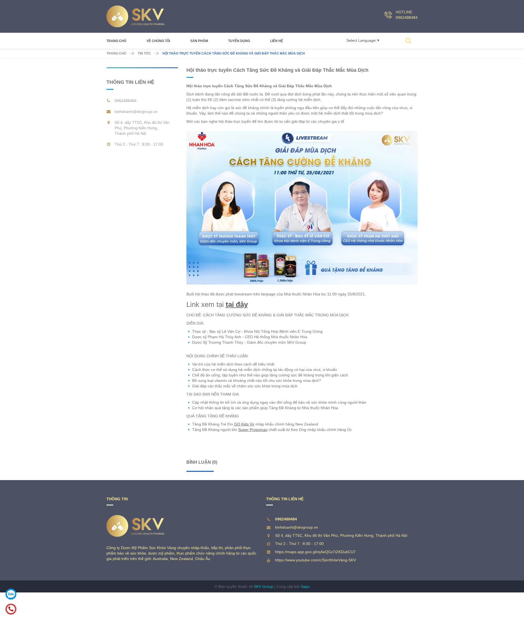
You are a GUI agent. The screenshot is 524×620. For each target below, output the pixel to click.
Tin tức (144, 53)
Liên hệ (276, 41)
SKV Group (263, 586)
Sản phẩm (199, 41)
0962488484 (407, 17)
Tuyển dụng (239, 41)
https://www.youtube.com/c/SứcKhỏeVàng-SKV (315, 560)
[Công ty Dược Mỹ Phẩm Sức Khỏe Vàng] (135, 16)
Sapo (305, 586)
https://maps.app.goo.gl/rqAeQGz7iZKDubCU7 (315, 552)
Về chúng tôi (158, 41)
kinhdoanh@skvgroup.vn (136, 111)
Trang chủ (116, 41)
